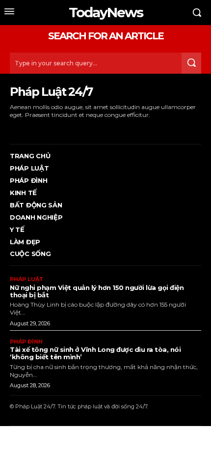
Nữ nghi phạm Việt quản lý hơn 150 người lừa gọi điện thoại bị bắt (97, 291)
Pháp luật (27, 279)
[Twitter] (56, 129)
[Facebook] (11, 129)
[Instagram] (26, 129)
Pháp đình (26, 342)
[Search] (191, 63)
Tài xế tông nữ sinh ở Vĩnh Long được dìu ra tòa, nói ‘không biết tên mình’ (95, 353)
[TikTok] (41, 129)
